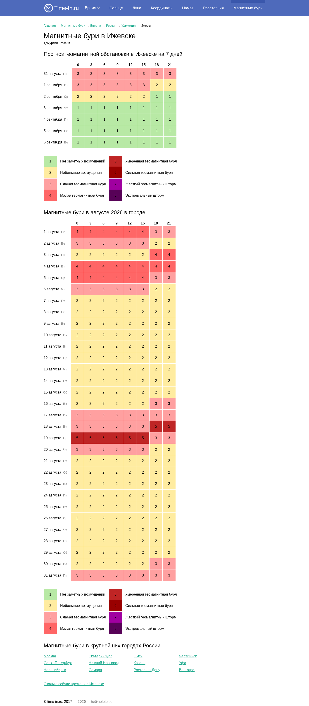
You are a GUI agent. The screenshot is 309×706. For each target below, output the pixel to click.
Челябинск (188, 656)
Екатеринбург (100, 656)
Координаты (161, 8)
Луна (137, 8)
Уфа (182, 663)
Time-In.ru (66, 8)
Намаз (187, 8)
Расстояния (213, 8)
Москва (50, 656)
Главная (50, 25)
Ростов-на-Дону (147, 670)
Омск (138, 656)
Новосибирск (55, 670)
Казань (139, 663)
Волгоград (187, 670)
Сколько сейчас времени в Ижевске (74, 684)
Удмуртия (128, 25)
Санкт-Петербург (58, 663)
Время (90, 8)
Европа (95, 25)
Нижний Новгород (104, 663)
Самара (95, 670)
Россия (111, 25)
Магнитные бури (248, 8)
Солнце (116, 8)
